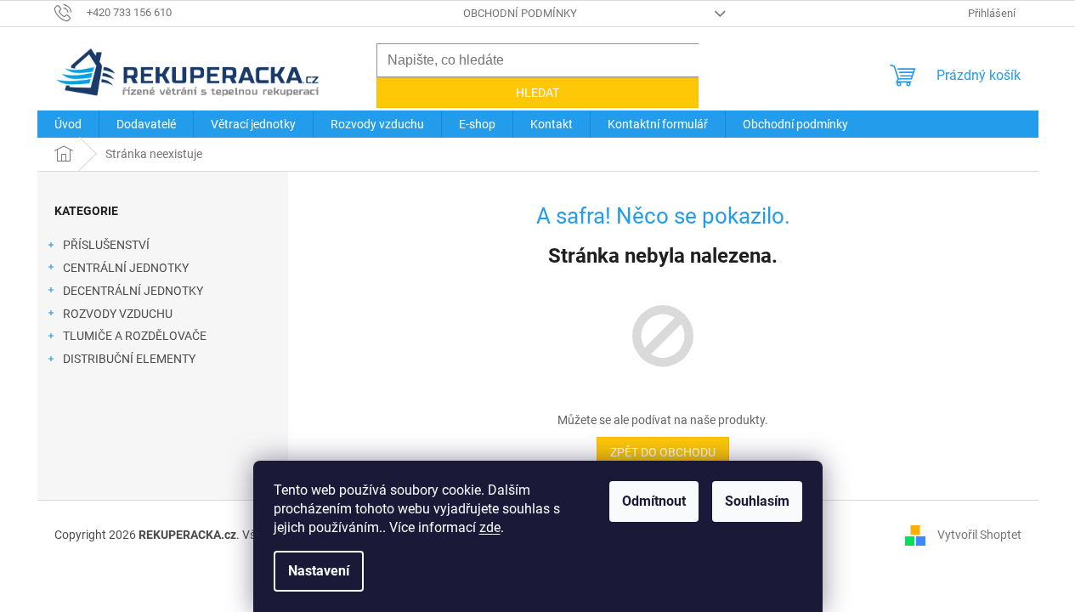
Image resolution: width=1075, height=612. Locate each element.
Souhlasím (757, 501)
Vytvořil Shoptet (979, 534)
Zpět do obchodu (663, 452)
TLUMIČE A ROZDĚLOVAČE (135, 336)
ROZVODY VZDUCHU (118, 313)
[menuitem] (68, 124)
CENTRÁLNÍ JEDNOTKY (126, 268)
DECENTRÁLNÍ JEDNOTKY (133, 291)
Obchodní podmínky (520, 13)
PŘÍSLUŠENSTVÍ (106, 245)
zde (490, 527)
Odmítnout (654, 501)
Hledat (537, 92)
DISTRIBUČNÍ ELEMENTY (129, 359)
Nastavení (318, 571)
